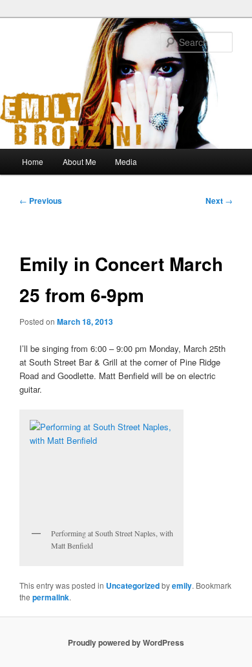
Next (219, 200)
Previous (40, 200)
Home (32, 161)
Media (126, 161)
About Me (79, 161)
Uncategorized (133, 585)
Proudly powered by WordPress (126, 642)
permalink (50, 597)
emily (182, 585)
